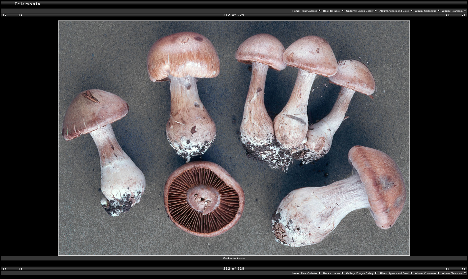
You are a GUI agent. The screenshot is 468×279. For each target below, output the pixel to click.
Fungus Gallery (365, 11)
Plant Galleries (309, 11)
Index (337, 11)
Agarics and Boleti (399, 11)
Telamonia (457, 11)
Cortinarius (430, 11)
